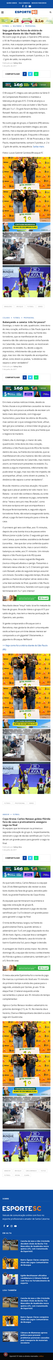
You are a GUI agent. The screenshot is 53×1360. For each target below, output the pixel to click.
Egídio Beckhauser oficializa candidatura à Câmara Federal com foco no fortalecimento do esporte (35, 1279)
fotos (43, 1171)
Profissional (30, 26)
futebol (30, 306)
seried (40, 306)
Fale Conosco (24, 3)
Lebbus (41, 1356)
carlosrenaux (31, 1171)
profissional (20, 803)
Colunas (6, 318)
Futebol (6, 26)
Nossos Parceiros (39, 3)
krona (17, 1175)
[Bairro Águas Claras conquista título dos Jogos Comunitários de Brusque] (10, 1264)
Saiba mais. (38, 146)
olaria (26, 1175)
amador (7, 1171)
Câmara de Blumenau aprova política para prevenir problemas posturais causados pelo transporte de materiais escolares (35, 1337)
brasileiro (8, 306)
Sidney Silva (17, 63)
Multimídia (17, 26)
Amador (6, 814)
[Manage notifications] (6, 1354)
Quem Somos (12, 3)
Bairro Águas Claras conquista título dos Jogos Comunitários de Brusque (35, 1262)
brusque (19, 306)
